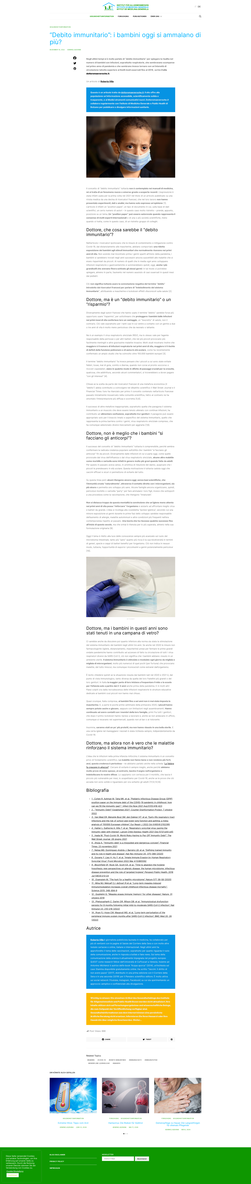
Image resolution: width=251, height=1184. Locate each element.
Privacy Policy (57, 1161)
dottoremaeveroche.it (97, 73)
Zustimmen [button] (12, 1175)
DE (199, 6)
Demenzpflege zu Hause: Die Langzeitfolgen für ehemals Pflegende (178, 1124)
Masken (117, 1063)
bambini (91, 1060)
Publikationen (140, 16)
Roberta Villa (97, 939)
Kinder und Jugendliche (99, 1063)
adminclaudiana (74, 50)
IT (195, 6)
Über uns (155, 16)
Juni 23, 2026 (81, 1127)
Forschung (123, 16)
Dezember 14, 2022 (57, 50)
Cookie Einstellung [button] (15, 1171)
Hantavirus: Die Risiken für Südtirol (125, 1123)
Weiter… (137, 1020)
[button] (124, 1134)
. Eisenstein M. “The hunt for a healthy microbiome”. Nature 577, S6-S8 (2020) (131, 879)
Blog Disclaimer (57, 1155)
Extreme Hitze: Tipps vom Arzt (73, 1123)
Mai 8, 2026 (185, 1130)
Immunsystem (151, 1060)
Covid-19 (102, 1060)
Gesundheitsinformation (102, 16)
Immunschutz (136, 1060)
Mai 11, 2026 (133, 1127)
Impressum (55, 1168)
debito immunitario (118, 1060)
